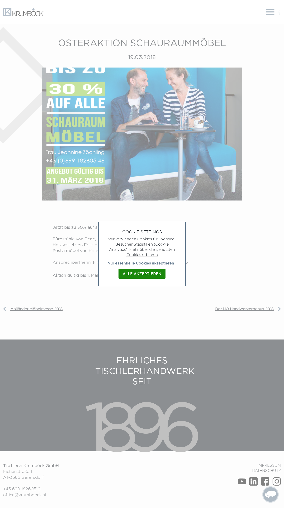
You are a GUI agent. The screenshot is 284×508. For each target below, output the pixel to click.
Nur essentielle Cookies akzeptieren (140, 263)
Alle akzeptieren (142, 274)
